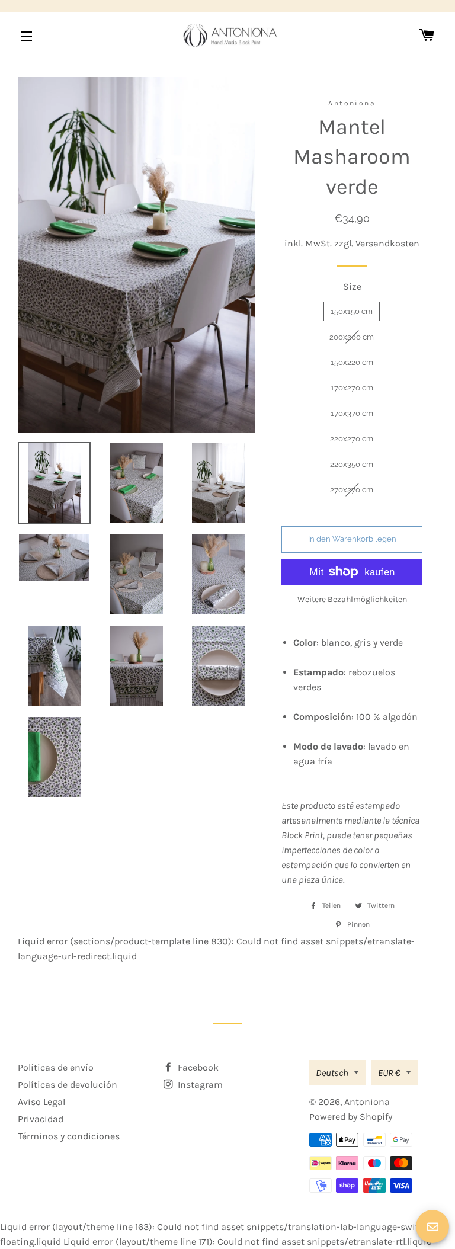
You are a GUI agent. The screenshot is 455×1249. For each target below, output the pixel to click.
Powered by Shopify (350, 1116)
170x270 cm (352, 387)
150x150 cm (352, 311)
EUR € (389, 1072)
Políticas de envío (56, 1067)
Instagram (199, 1084)
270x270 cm (351, 489)
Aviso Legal (41, 1101)
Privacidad (40, 1119)
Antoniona (367, 1101)
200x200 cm (351, 336)
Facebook (197, 1067)
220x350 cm (351, 464)
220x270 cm (351, 438)
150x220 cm (352, 362)
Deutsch (332, 1072)
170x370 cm (352, 413)
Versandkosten (387, 243)
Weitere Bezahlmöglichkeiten (352, 599)
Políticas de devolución (67, 1084)
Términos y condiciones (69, 1136)
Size (352, 286)
